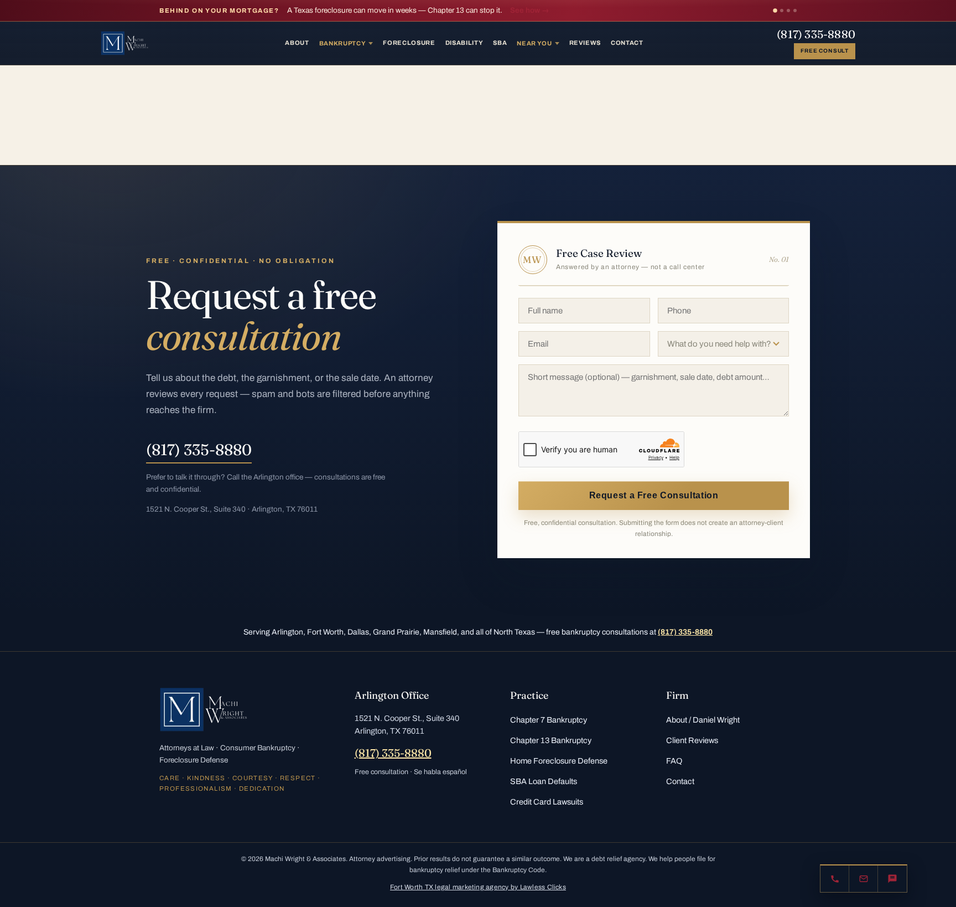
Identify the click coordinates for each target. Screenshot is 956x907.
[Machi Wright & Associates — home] (126, 43)
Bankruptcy (342, 43)
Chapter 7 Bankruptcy (548, 719)
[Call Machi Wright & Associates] (834, 878)
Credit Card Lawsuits (546, 801)
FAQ (674, 760)
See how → (529, 10)
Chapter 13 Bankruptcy (550, 740)
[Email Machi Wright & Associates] (863, 878)
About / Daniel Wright (703, 719)
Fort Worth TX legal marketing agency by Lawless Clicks (478, 887)
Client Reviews (692, 740)
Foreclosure (409, 42)
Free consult (825, 51)
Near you (534, 43)
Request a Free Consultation (654, 495)
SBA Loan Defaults (543, 781)
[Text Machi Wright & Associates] (892, 878)
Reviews (585, 42)
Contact (627, 42)
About (297, 42)
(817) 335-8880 (816, 34)
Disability (464, 42)
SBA (500, 42)
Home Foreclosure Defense (558, 760)
